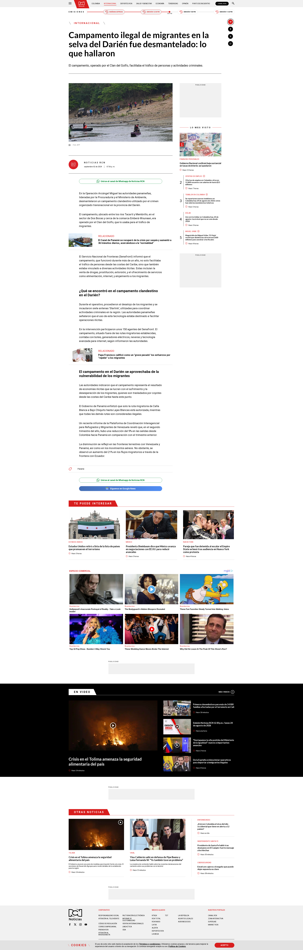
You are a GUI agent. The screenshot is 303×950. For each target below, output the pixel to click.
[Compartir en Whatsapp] (230, 43)
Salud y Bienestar (144, 4)
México (129, 542)
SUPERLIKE (212, 922)
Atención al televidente (108, 919)
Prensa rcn (103, 930)
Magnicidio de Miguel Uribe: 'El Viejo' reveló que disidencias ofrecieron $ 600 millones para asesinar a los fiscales (201, 237)
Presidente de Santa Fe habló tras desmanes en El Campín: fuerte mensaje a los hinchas (215, 848)
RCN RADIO (156, 922)
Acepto (224, 945)
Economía (160, 4)
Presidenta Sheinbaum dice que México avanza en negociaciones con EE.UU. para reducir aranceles (151, 549)
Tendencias (173, 4)
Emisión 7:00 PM (190, 12)
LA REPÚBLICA (183, 915)
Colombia (96, 4)
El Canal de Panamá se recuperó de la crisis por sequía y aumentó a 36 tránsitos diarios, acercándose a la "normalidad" (134, 241)
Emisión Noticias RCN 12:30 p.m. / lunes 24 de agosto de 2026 (213, 724)
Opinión (185, 4)
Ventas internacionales (133, 924)
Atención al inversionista (104, 934)
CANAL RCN (222, 4)
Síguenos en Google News (123, 488)
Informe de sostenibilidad (129, 919)
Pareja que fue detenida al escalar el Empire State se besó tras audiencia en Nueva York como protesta (206, 549)
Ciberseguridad (204, 863)
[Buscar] (233, 3)
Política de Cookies (177, 946)
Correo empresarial (107, 927)
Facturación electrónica (134, 915)
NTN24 (154, 915)
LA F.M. (154, 925)
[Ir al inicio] (81, 4)
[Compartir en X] (230, 36)
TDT (166, 915)
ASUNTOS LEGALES (185, 919)
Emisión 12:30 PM (153, 12)
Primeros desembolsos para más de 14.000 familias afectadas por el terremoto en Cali (213, 705)
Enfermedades (203, 820)
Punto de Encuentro (201, 4)
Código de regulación (107, 924)
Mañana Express (116, 12)
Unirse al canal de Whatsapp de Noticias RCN (123, 181)
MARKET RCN (213, 925)
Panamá (81, 469)
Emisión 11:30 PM (226, 12)
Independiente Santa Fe (207, 841)
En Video (82, 692)
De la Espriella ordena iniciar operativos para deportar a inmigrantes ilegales (212, 761)
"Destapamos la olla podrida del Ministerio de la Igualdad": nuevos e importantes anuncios (213, 743)
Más (224, 692)
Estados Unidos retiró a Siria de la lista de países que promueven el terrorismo (94, 548)
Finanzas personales (189, 159)
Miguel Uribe (190, 231)
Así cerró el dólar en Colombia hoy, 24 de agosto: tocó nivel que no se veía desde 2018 (201, 219)
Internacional (110, 4)
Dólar (188, 213)
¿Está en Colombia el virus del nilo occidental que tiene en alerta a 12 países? (213, 826)
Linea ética (127, 927)
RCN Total (156, 919)
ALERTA (155, 928)
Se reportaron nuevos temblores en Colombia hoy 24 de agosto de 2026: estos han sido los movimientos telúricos (202, 200)
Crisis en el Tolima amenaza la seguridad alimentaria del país (105, 761)
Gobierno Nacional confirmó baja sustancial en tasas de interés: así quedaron (200, 164)
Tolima (72, 853)
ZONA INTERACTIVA (215, 919)
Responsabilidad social (108, 915)
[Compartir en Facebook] (230, 29)
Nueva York (188, 542)
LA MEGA (155, 934)
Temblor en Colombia (195, 194)
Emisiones (77, 12)
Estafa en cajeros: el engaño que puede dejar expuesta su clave (215, 867)
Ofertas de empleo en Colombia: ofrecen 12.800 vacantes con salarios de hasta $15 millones (202, 182)
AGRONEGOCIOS (184, 922)
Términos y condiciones (149, 944)
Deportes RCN (126, 4)
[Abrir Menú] (70, 3)
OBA (124, 930)
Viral (132, 853)
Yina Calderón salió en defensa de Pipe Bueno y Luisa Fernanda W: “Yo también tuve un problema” (156, 858)
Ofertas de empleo (193, 176)
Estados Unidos (76, 542)
